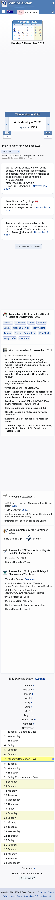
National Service (21, 328)
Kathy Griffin (10, 338)
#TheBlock (44, 333)
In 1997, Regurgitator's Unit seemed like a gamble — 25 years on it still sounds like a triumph (26, 374)
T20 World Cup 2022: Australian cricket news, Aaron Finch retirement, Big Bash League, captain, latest (28, 428)
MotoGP (8, 322)
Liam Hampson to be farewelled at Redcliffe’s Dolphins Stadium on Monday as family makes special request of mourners (28, 394)
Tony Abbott (39, 328)
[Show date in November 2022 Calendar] (27, 33)
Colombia (30, 579)
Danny (7, 328)
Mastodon (24, 338)
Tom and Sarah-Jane (25, 333)
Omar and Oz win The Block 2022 (22, 387)
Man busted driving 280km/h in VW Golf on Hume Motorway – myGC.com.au (27, 402)
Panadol (42, 322)
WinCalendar (20, 3)
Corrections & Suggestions (35, 896)
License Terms (16, 896)
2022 (14, 506)
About (43, 892)
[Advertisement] (27, 79)
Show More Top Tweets (28, 246)
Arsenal (7, 333)
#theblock (20, 322)
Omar (31, 322)
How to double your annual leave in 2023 (25, 408)
